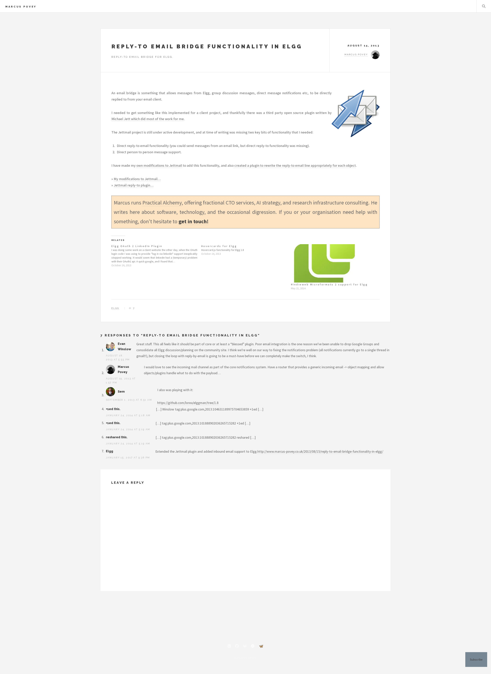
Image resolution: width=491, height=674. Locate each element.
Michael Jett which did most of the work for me (147, 119)
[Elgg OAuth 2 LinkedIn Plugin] (156, 255)
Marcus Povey (20, 6)
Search (484, 6)
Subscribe (476, 659)
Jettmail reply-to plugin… (133, 185)
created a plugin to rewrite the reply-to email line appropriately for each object (295, 165)
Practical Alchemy (162, 202)
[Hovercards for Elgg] (246, 250)
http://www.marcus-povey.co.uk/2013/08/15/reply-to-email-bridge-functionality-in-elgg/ (320, 451)
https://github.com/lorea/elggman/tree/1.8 (187, 403)
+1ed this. (113, 409)
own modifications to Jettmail (159, 165)
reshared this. (116, 437)
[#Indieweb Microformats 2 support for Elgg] (334, 263)
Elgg (115, 308)
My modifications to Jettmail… (137, 179)
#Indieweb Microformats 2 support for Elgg (329, 284)
